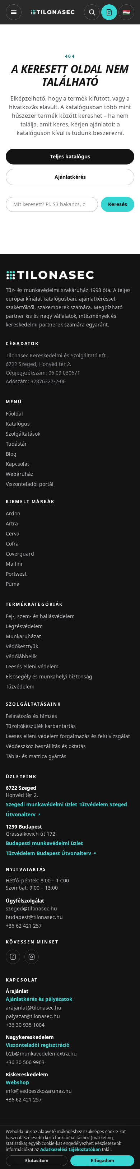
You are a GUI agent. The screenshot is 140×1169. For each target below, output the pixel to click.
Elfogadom (102, 1161)
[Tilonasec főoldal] (53, 12)
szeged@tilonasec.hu (31, 908)
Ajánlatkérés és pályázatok (39, 999)
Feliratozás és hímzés (31, 716)
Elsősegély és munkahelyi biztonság (49, 676)
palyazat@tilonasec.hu (33, 1016)
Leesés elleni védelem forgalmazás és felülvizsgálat (68, 736)
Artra (12, 523)
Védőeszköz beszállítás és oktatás (46, 746)
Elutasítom (36, 1161)
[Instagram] (31, 957)
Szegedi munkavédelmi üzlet (41, 804)
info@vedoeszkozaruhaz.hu (39, 1090)
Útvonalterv (21, 814)
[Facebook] (13, 957)
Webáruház (19, 473)
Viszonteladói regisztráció (38, 1045)
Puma (12, 583)
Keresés (117, 204)
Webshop (17, 1082)
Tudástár (16, 443)
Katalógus (18, 423)
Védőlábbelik (21, 656)
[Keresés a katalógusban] (92, 12)
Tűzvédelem (20, 686)
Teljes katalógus (70, 156)
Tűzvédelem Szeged (103, 804)
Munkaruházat (23, 636)
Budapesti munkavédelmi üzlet (44, 843)
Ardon (13, 513)
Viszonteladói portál (29, 484)
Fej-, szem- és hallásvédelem (40, 616)
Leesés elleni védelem (32, 666)
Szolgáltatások (23, 433)
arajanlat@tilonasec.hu (33, 1007)
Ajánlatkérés (70, 176)
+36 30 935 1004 (25, 1024)
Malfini (14, 563)
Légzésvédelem (24, 626)
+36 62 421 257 (24, 925)
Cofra (12, 543)
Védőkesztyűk (22, 646)
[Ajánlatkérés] (109, 12)
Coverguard (20, 553)
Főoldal (14, 413)
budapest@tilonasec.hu (34, 917)
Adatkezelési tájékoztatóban (70, 1149)
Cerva (12, 533)
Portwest (16, 573)
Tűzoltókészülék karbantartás (41, 726)
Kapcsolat (17, 463)
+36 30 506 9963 (25, 1062)
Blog (11, 453)
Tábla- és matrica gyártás (36, 756)
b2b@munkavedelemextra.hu (41, 1053)
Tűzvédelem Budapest (33, 853)
